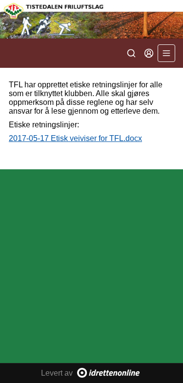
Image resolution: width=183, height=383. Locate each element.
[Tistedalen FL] (91, 19)
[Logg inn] (149, 53)
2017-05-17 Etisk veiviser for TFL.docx (75, 138)
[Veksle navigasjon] (166, 53)
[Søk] (131, 53)
